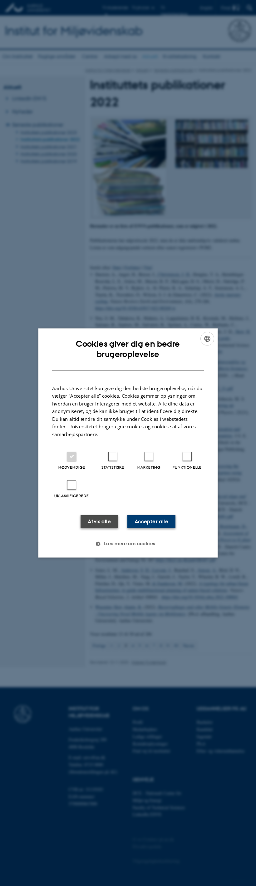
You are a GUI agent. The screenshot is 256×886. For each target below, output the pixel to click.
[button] (128, 544)
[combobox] (207, 338)
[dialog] (128, 442)
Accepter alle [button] (151, 522)
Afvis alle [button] (99, 522)
